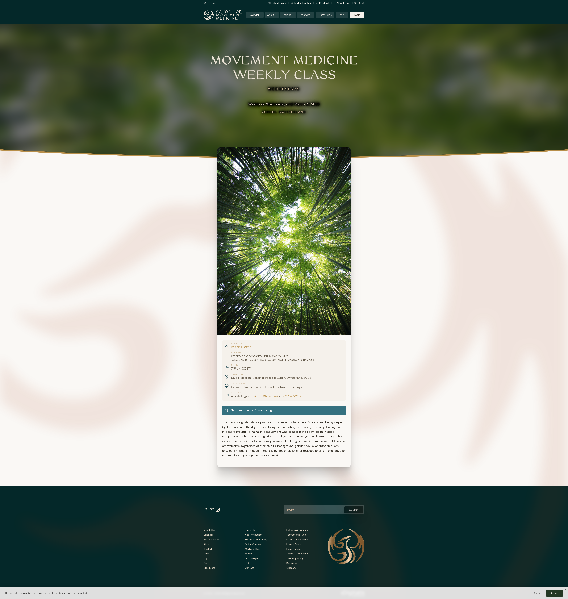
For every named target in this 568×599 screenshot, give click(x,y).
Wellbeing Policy (295, 558)
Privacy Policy (293, 544)
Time (234, 365)
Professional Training (256, 539)
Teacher (237, 343)
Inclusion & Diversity (297, 530)
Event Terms (293, 549)
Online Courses (253, 544)
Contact (324, 3)
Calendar (254, 15)
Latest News (278, 3)
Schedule (237, 353)
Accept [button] (555, 593)
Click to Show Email (265, 396)
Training (286, 15)
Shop (341, 15)
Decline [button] (537, 593)
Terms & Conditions (297, 554)
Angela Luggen (241, 347)
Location (237, 374)
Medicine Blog (252, 549)
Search (248, 554)
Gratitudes (209, 568)
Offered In (238, 383)
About (270, 15)
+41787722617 (292, 396)
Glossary (291, 568)
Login (357, 15)
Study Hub (324, 15)
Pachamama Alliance (297, 539)
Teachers (304, 15)
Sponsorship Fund (296, 535)
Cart (206, 563)
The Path (208, 549)
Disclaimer (291, 563)
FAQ (247, 563)
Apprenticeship (253, 535)
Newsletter (343, 3)
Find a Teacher (302, 3)
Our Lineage (251, 558)
